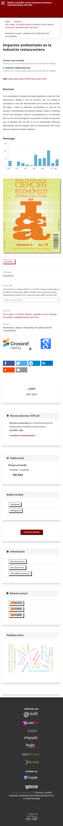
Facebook (15, 504)
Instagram (15, 510)
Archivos (18, 21)
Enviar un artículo (32, 532)
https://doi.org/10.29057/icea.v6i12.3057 (27, 78)
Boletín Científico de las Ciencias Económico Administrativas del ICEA (29, 3)
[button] (9, 363)
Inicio (7, 21)
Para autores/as (17, 567)
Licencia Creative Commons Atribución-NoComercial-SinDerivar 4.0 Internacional (31, 795)
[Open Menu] (3, 3)
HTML (10, 261)
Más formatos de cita (13, 300)
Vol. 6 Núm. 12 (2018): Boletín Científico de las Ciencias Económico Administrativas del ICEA (29, 26)
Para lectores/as (17, 561)
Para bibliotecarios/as (20, 573)
